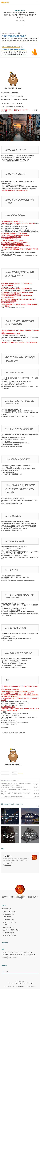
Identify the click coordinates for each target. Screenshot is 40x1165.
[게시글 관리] (8, 773)
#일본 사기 (15, 957)
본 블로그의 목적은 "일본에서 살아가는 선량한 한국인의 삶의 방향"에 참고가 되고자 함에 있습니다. (16, 859)
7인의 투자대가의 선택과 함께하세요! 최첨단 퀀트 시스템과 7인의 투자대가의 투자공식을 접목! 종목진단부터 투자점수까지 (14, 53)
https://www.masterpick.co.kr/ (11, 47)
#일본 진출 (29, 952)
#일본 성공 (32, 955)
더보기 (37, 806)
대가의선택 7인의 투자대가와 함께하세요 (14, 49)
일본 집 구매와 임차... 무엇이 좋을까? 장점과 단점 (11, 787)
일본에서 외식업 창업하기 (9, 935)
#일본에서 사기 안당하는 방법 (16, 955)
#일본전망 (11, 952)
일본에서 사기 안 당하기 (9, 922)
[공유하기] (6, 773)
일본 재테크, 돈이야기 (20, 10)
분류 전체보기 (6, 909)
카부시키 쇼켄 (29, 983)
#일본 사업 (26, 955)
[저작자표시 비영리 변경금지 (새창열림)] (20, 773)
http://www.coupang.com (9, 33)
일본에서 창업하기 (8, 914)
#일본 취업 (17, 952)
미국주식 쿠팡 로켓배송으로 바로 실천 (14, 36)
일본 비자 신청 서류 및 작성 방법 (11, 930)
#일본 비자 (5, 952)
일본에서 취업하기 (8, 919)
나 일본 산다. (5, 2)
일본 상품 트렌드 (7, 925)
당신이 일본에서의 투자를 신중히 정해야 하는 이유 (11, 796)
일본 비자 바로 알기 (8, 927)
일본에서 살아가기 (8, 917)
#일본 (9, 957)
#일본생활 (5, 957)
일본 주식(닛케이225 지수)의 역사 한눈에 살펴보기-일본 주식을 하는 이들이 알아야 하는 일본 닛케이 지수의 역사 (20, 15)
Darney (19, 983)
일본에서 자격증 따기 (8, 932)
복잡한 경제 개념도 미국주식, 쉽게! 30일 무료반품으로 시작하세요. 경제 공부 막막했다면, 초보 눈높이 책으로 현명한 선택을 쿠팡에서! (19, 40)
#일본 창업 (23, 952)
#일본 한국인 (5, 955)
